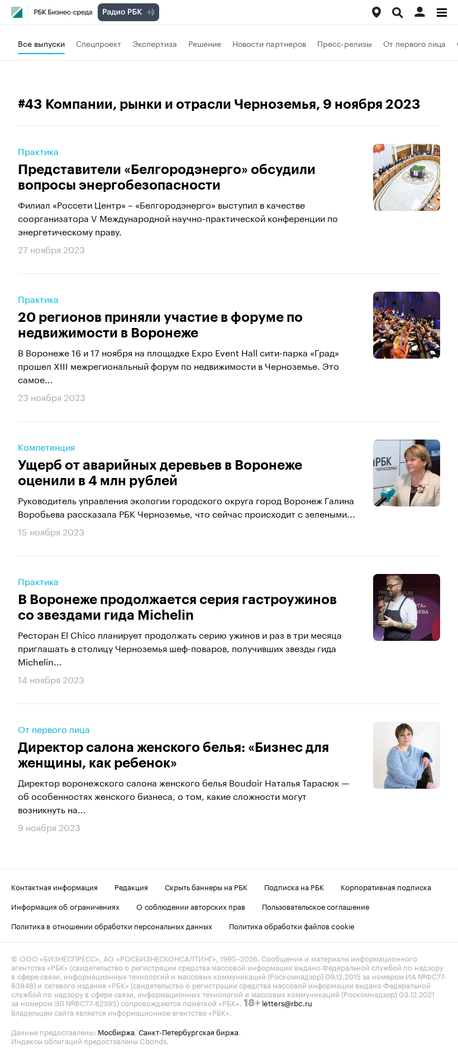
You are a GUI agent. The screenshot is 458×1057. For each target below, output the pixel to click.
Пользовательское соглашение (315, 905)
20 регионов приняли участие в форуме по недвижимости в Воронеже (160, 325)
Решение (204, 43)
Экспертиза (154, 43)
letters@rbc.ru (287, 1002)
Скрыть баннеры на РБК (206, 886)
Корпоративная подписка (386, 886)
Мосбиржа (116, 1031)
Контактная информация (54, 886)
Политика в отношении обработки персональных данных (111, 925)
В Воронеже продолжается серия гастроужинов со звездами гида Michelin (177, 607)
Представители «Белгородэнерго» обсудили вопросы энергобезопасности (167, 177)
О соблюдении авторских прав (190, 905)
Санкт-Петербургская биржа (188, 1031)
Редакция (131, 886)
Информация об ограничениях (65, 905)
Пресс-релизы (344, 43)
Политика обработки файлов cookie (292, 925)
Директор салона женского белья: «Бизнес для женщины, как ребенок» (173, 755)
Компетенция (46, 446)
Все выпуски (41, 43)
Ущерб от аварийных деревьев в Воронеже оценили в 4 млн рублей (160, 473)
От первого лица (414, 43)
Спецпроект (98, 43)
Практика (38, 150)
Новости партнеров (269, 43)
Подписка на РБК (294, 886)
